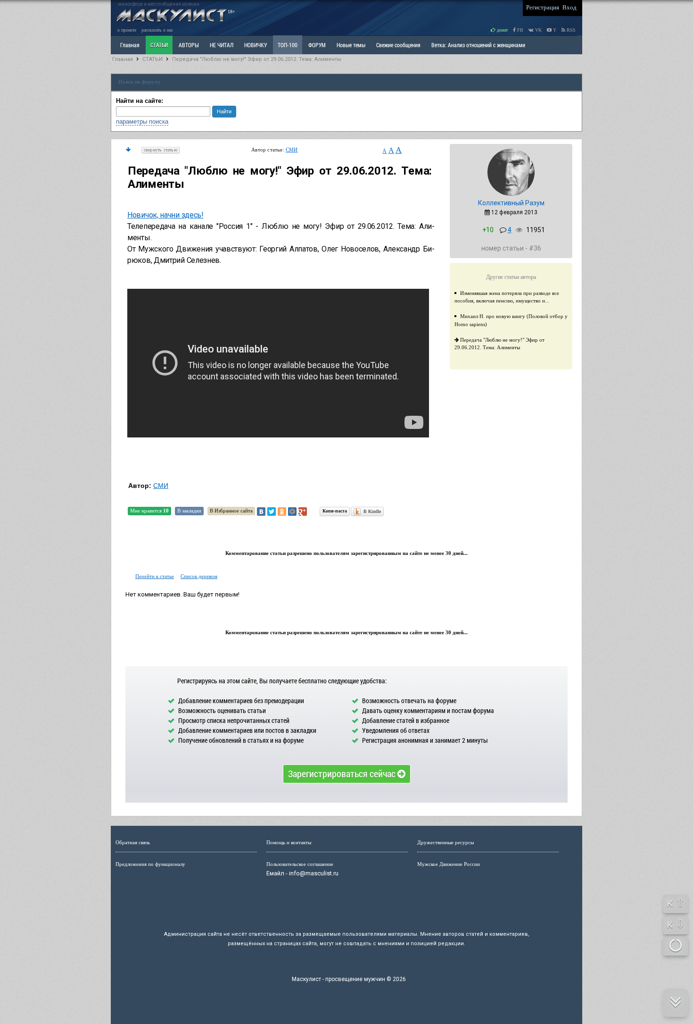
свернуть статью (160, 149)
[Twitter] (271, 511)
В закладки (189, 510)
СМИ (292, 149)
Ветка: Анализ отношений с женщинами (478, 45)
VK (538, 30)
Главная (122, 59)
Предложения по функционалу (150, 864)
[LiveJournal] (313, 511)
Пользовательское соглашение (299, 864)
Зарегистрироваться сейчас (342, 773)
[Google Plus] (302, 511)
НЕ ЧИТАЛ (221, 45)
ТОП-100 (287, 45)
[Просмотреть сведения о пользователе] (511, 194)
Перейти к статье (154, 576)
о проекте (126, 30)
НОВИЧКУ (255, 45)
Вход (569, 7)
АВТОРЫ (189, 45)
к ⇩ (676, 924)
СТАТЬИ (159, 45)
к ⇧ (676, 902)
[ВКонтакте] (261, 511)
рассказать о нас (157, 30)
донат (501, 30)
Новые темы (351, 45)
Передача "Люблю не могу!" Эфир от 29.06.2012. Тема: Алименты (256, 59)
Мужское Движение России (448, 864)
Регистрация (542, 7)
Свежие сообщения (398, 45)
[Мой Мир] (292, 511)
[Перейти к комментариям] (128, 149)
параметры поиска (142, 121)
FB (519, 30)
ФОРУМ (317, 45)
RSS (570, 30)
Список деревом (199, 576)
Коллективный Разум (511, 203)
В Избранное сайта (231, 510)
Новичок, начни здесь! (165, 214)
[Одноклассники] (282, 511)
